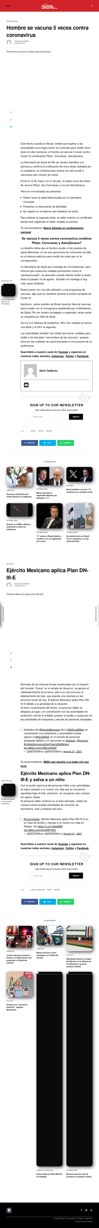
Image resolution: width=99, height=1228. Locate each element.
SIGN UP (76, 417)
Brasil (33, 431)
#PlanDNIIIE (42, 737)
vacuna (49, 431)
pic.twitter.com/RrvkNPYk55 (40, 830)
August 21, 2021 (72, 751)
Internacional (12, 21)
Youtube (63, 352)
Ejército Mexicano (38, 889)
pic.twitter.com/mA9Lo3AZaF (40, 748)
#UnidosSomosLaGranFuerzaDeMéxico (46, 744)
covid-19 (41, 431)
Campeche (10, 490)
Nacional (70, 485)
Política (69, 955)
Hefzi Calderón (23, 41)
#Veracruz (82, 740)
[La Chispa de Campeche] (49, 6)
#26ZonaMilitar (75, 729)
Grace (49, 889)
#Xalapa (70, 740)
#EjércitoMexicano (49, 729)
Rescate (57, 889)
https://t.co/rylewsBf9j (50, 826)
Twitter (69, 356)
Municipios (49, 1170)
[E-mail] (26, 386)
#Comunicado (32, 819)
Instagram (57, 356)
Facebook (83, 356)
